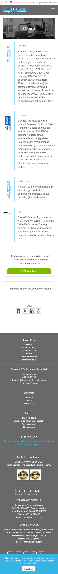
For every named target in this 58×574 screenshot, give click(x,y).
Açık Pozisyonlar (29, 423)
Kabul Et (28, 569)
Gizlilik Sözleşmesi (29, 356)
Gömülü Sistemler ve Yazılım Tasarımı (29, 379)
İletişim (29, 353)
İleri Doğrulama (29, 373)
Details (35, 563)
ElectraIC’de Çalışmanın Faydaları (29, 420)
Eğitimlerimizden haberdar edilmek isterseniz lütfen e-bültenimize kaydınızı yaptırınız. (29, 443)
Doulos (29, 400)
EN (6, 2)
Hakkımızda (29, 344)
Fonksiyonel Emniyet (29, 383)
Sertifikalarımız (29, 359)
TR (11, 2)
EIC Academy (29, 426)
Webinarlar (29, 403)
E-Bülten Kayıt (29, 271)
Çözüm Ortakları (29, 350)
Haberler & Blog (29, 347)
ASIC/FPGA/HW (29, 376)
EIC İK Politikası (29, 417)
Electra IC (29, 397)
